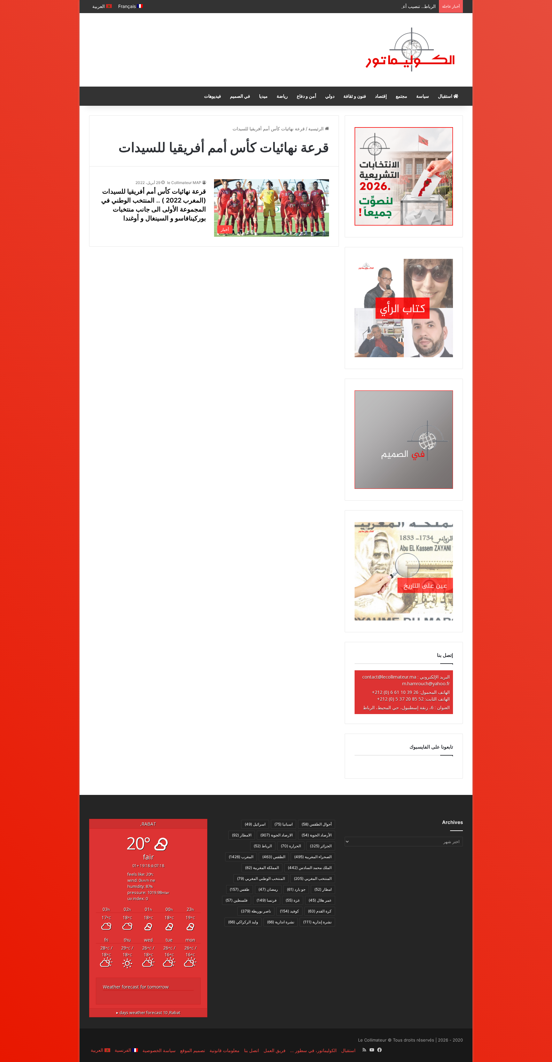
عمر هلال (320, 900)
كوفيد (289, 911)
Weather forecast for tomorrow (136, 987)
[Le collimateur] (410, 50)
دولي (329, 96)
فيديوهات (212, 96)
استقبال (445, 96)
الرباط (263, 845)
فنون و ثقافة (354, 96)
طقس (239, 889)
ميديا (263, 96)
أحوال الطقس (317, 824)
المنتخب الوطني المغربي (261, 878)
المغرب (241, 856)
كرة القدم (320, 911)
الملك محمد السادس (310, 867)
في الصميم (240, 96)
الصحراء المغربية (313, 856)
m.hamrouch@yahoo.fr (426, 684)
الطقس (273, 856)
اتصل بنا (251, 1050)
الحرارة (291, 845)
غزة (293, 900)
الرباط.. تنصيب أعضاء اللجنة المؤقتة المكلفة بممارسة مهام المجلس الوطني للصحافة (357, 6)
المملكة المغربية (262, 867)
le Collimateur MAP (184, 182)
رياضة (282, 96)
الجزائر (321, 845)
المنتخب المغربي (313, 878)
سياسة (422, 96)
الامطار (241, 835)
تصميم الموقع (192, 1050)
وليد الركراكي (243, 922)
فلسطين (237, 900)
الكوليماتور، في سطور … (313, 1050)
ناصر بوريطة (256, 911)
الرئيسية (316, 128)
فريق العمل (275, 1050)
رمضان (268, 889)
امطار (323, 889)
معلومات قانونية (225, 1050)
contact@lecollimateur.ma (389, 677)
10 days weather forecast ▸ (148, 1012)
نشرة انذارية (280, 922)
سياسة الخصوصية (159, 1050)
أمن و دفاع (306, 96)
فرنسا (267, 900)
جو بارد (296, 889)
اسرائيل (255, 824)
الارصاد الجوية (276, 835)
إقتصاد (381, 96)
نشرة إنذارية (317, 922)
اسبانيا (283, 824)
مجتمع (401, 96)
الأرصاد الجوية (317, 835)
